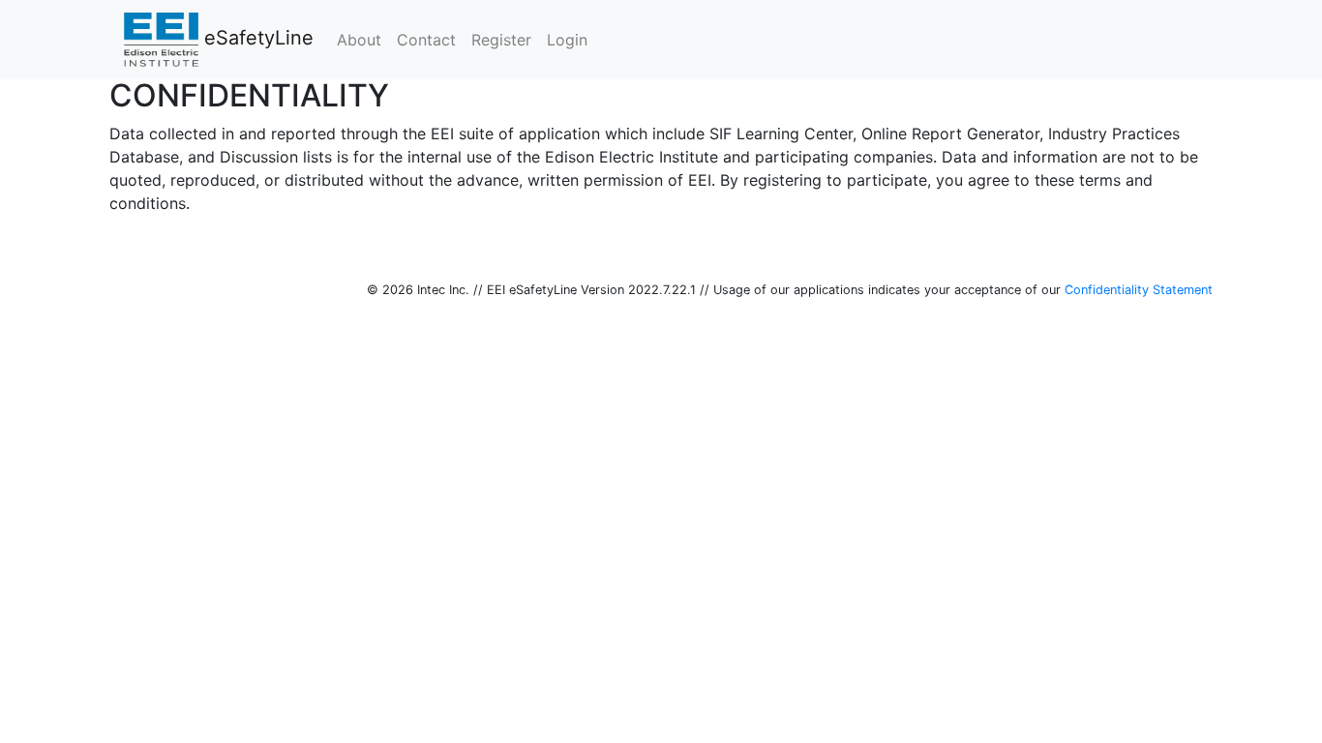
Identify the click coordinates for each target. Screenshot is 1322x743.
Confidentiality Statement (1139, 289)
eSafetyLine (256, 37)
